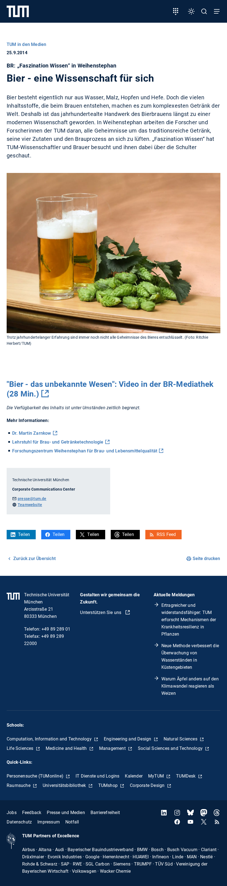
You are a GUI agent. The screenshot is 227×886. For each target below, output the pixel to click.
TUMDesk (186, 776)
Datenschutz (19, 822)
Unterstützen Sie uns (101, 612)
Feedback (32, 812)
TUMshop (108, 785)
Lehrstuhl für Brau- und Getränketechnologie (58, 442)
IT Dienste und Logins (97, 776)
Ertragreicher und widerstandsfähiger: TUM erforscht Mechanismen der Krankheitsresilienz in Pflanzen (188, 620)
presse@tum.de (32, 498)
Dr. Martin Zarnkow (31, 433)
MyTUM (156, 776)
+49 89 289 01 (56, 629)
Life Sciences (21, 748)
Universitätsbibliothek (65, 785)
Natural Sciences (181, 739)
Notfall (72, 822)
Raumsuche (19, 785)
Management (113, 748)
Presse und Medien (66, 812)
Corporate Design (148, 785)
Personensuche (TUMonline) (36, 776)
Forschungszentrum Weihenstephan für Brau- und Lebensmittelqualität (84, 451)
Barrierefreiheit (105, 812)
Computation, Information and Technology (50, 739)
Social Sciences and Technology (171, 748)
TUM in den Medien (26, 44)
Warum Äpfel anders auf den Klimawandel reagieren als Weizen (190, 686)
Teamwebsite (30, 504)
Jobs (12, 812)
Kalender (134, 776)
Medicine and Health (67, 748)
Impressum (48, 822)
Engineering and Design (128, 739)
